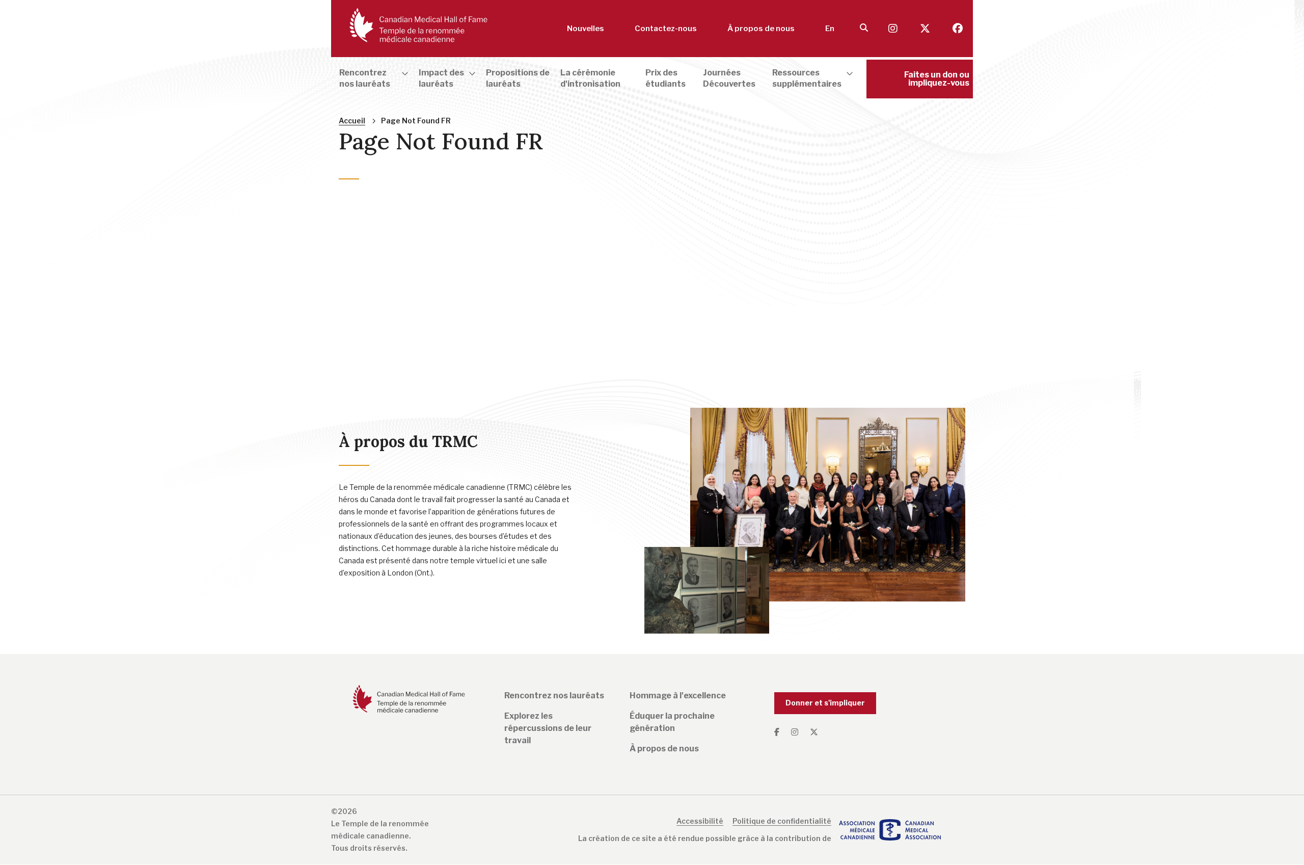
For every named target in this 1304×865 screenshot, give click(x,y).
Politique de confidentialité (781, 821)
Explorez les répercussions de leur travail (547, 728)
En (829, 28)
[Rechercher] (864, 28)
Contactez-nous (666, 28)
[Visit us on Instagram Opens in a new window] (894, 28)
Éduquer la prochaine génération (672, 722)
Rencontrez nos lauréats (554, 695)
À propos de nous (761, 28)
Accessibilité (699, 821)
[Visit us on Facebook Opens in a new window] (958, 28)
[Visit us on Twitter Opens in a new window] (926, 28)
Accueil (352, 120)
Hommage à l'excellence (678, 695)
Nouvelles (585, 28)
